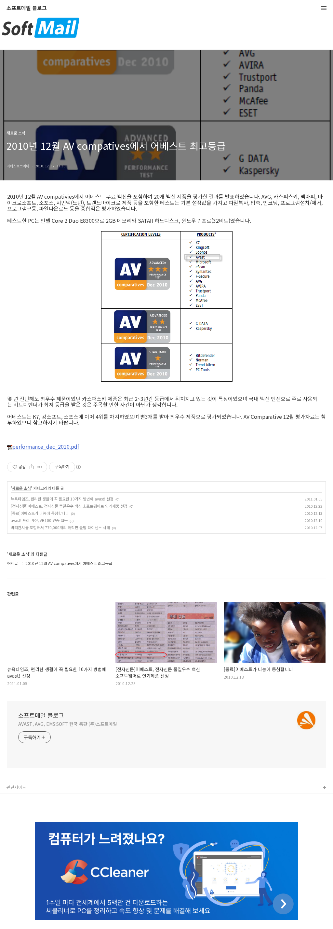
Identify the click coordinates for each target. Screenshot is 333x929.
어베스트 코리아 (21, 798)
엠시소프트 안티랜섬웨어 (29, 809)
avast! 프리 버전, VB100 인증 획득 (39, 520)
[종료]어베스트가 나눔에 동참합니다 (40, 513)
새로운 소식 (21, 488)
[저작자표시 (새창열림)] (78, 467)
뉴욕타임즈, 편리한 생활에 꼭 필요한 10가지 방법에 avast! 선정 (62, 498)
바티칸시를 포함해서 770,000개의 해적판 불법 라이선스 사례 (60, 527)
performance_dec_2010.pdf (45, 446)
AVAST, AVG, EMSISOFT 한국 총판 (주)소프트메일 (67, 724)
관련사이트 (16, 787)
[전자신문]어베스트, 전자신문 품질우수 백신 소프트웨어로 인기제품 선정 (69, 506)
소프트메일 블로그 (27, 8)
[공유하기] (32, 467)
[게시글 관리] (40, 467)
